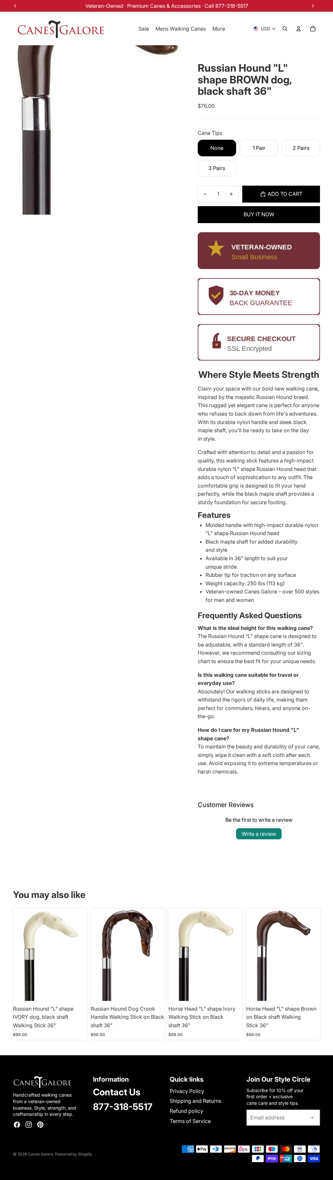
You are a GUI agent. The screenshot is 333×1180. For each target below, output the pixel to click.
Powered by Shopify (73, 1154)
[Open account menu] (298, 28)
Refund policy (186, 1111)
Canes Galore (40, 1154)
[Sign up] (312, 1118)
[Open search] (285, 28)
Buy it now (259, 214)
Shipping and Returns (195, 1101)
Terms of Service (190, 1121)
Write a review (259, 834)
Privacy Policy (187, 1091)
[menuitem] (218, 28)
